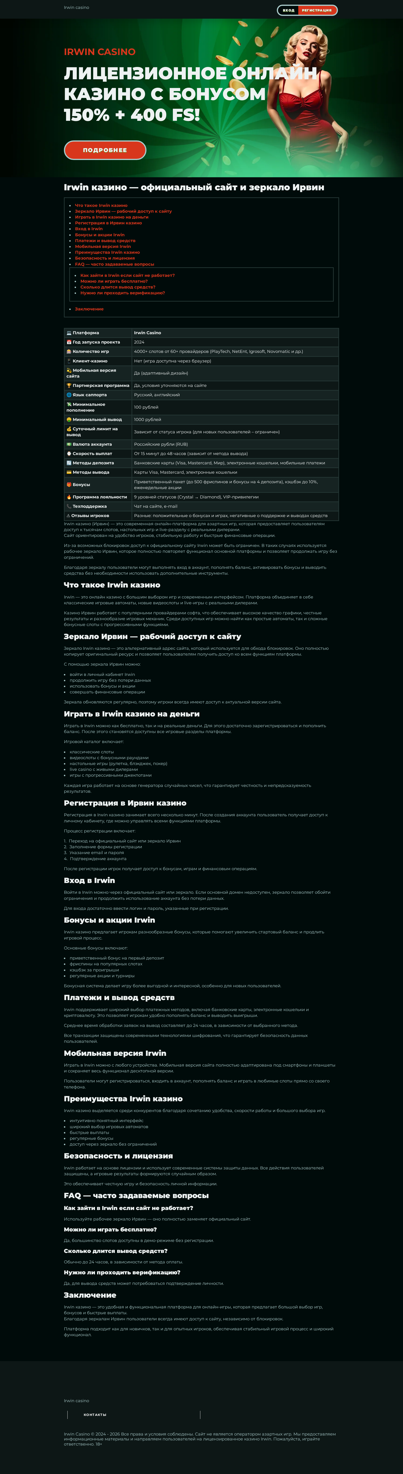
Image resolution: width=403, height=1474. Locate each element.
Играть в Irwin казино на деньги (112, 217)
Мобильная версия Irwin (103, 246)
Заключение (89, 309)
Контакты (95, 1415)
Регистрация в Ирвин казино (108, 223)
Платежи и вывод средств (105, 240)
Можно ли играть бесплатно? (114, 281)
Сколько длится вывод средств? (118, 287)
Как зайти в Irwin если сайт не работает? (127, 275)
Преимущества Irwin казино (107, 252)
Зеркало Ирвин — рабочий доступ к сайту (123, 211)
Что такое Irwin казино (101, 205)
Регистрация (317, 10)
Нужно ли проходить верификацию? (122, 292)
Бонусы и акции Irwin (100, 234)
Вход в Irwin (89, 228)
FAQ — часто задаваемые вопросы (114, 264)
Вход (289, 10)
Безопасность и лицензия (105, 258)
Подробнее (105, 150)
